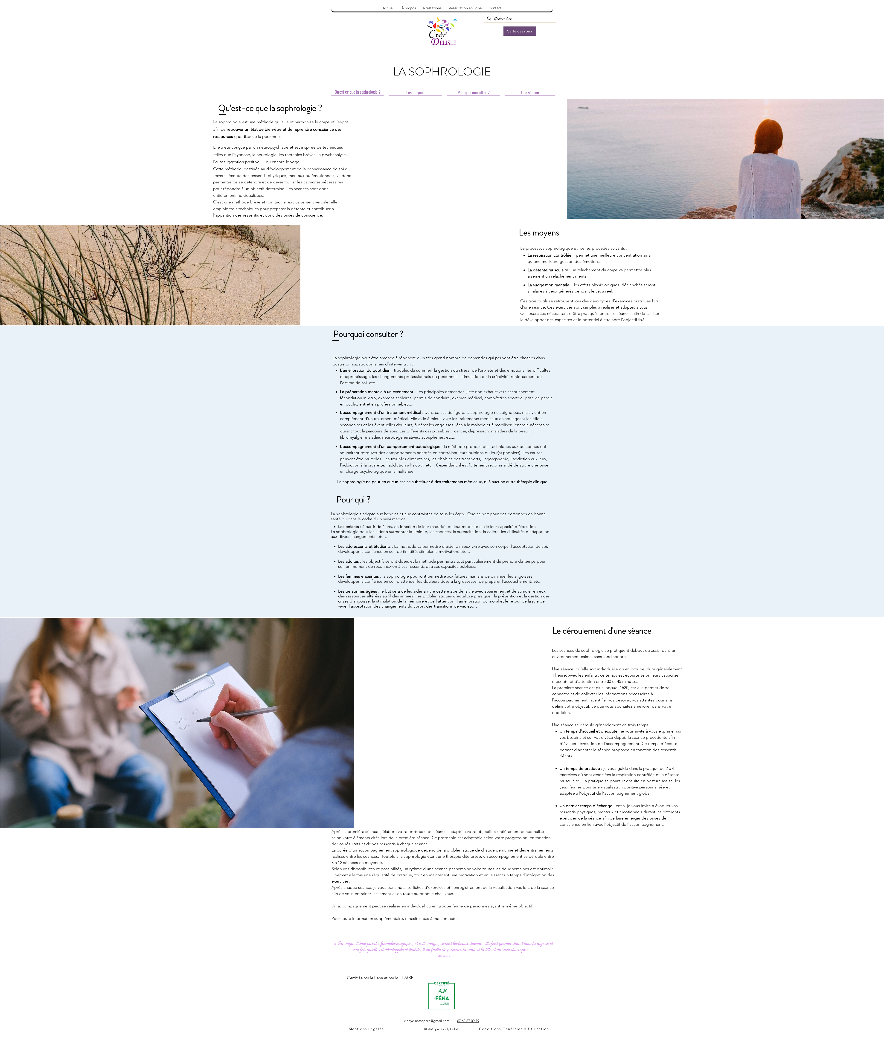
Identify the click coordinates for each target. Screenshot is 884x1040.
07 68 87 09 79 (468, 1021)
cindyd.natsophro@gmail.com (427, 1021)
